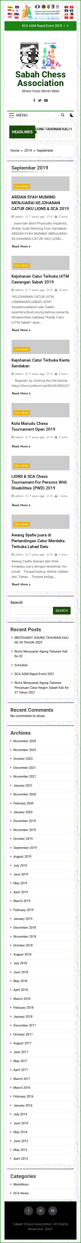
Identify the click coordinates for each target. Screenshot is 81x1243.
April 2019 (20, 892)
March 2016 (21, 1088)
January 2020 (22, 812)
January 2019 (22, 919)
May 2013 (20, 1150)
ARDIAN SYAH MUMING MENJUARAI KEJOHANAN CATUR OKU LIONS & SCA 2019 (40, 203)
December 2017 (24, 1025)
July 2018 (20, 963)
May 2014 (20, 1132)
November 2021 (24, 776)
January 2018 (22, 1017)
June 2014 (20, 1123)
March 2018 (21, 999)
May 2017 (20, 1061)
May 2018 (20, 981)
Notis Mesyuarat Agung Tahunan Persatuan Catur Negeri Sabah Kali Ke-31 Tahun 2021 (41, 687)
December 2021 (24, 768)
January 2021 (22, 785)
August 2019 (22, 856)
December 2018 (24, 928)
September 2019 (25, 848)
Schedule (21, 665)
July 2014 (20, 1114)
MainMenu (21, 1184)
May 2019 (20, 883)
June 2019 (20, 874)
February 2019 (23, 910)
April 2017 (20, 1070)
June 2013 (20, 1141)
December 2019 (24, 821)
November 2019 (24, 830)
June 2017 (20, 1052)
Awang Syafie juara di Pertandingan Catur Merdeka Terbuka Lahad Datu (38, 541)
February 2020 (23, 803)
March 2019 (21, 901)
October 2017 (23, 1034)
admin (19, 216)
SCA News (22, 186)
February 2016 (23, 1096)
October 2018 (23, 945)
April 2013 (20, 1159)
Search (16, 602)
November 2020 (24, 794)
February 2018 (23, 1008)
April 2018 (20, 990)
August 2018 (22, 954)
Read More (20, 246)
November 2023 (24, 750)
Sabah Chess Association (40, 79)
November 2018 (24, 937)
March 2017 (21, 1079)
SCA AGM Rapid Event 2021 (42, 26)
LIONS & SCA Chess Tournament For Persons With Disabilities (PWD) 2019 (39, 482)
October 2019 (23, 839)
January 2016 (22, 1105)
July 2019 (20, 866)
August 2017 (22, 1043)
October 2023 (23, 759)
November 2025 (24, 741)
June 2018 (20, 972)
